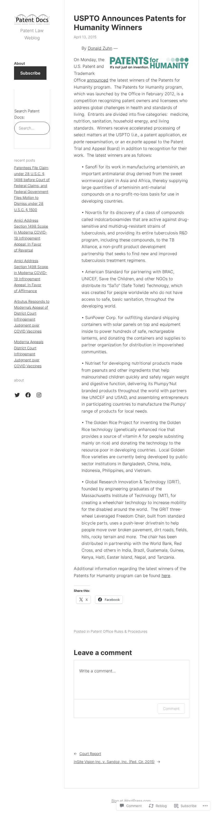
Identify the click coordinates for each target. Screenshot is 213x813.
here (166, 575)
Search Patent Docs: (26, 114)
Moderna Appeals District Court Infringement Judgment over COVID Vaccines (28, 354)
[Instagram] (39, 395)
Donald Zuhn (100, 48)
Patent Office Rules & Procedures (119, 631)
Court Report (90, 753)
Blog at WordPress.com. (131, 800)
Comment (171, 708)
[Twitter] (17, 395)
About (19, 63)
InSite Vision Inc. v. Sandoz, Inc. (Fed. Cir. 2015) (114, 761)
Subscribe (30, 73)
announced (97, 80)
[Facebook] (28, 395)
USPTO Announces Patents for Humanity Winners (130, 23)
